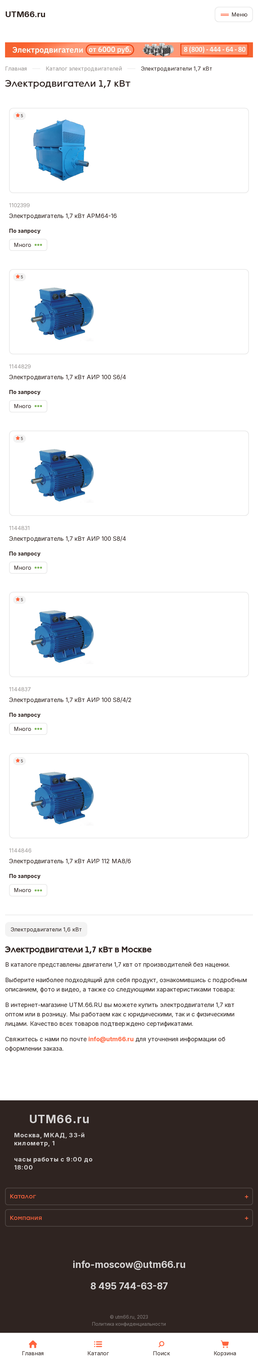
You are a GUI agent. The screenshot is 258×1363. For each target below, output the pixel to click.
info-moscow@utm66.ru (129, 1264)
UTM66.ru (25, 14)
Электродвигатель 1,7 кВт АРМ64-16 (63, 215)
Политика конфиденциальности (129, 1324)
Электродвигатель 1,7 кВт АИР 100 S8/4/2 (70, 699)
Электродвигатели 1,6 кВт (46, 929)
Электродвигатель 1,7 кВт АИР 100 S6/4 (67, 377)
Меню (239, 14)
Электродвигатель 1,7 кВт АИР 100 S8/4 (67, 538)
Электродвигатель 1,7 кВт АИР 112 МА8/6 (70, 861)
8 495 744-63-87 (129, 1286)
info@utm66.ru (111, 1039)
